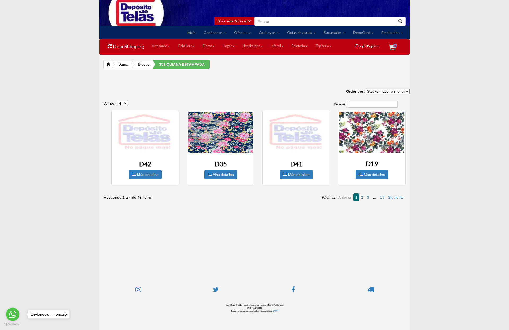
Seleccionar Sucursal (233, 21)
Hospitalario (251, 46)
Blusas (143, 64)
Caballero (185, 46)
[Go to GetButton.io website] (12, 324)
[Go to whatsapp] (12, 314)
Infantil (276, 46)
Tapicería (322, 46)
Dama (207, 46)
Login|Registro (368, 46)
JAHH (275, 311)
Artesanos (159, 46)
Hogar (227, 46)
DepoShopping (128, 46)
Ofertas (241, 32)
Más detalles (147, 174)
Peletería (298, 46)
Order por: (355, 91)
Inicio (191, 32)
